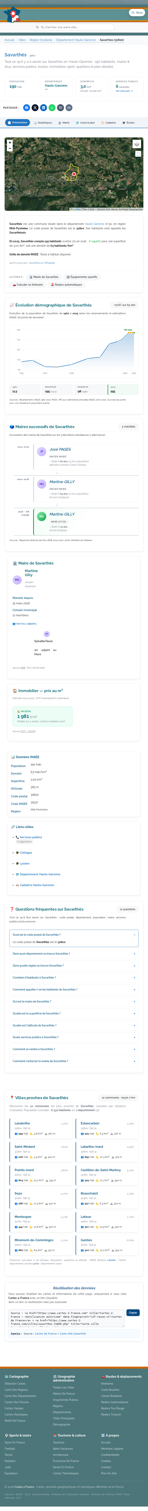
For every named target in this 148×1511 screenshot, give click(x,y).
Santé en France (63, 1467)
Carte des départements (20, 1396)
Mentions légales (105, 1347)
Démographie (61, 1424)
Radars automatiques (114, 1402)
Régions (58, 1406)
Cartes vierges (14, 1408)
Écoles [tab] (128, 122)
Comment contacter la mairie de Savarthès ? (40, 1061)
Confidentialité (110, 1454)
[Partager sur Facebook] (26, 107)
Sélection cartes (15, 1383)
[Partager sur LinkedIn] (43, 107)
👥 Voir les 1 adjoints (24, 623)
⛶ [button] (138, 153)
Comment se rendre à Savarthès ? (34, 1049)
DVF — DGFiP (28, 731)
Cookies (106, 1461)
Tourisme (58, 1442)
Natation (10, 1461)
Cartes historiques (16, 1414)
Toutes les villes (63, 1387)
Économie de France (66, 1461)
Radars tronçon (111, 1414)
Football (10, 1448)
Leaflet (76, 209)
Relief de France (15, 1420)
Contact (106, 1467)
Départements (62, 1412)
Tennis (9, 1454)
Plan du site (109, 1473)
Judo (8, 1467)
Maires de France (64, 1393)
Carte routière (110, 1389)
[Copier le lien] (69, 107)
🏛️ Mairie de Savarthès (43, 276)
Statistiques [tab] (43, 122)
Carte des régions (16, 1389)
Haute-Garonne (94, 223)
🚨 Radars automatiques (66, 284)
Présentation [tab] (17, 122)
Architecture (60, 1454)
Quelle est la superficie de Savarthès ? (37, 1013)
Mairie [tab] (64, 122)
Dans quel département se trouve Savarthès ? (41, 953)
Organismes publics (65, 1399)
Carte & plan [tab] (85, 122)
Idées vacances (63, 1448)
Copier (133, 1312)
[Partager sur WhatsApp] (52, 107)
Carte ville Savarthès (73, 1333)
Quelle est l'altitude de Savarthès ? (34, 1025)
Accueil (9, 40)
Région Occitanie (41, 40)
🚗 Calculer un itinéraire (28, 284)
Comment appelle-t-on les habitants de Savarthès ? (45, 989)
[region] (74, 174)
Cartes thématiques (66, 1473)
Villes (22, 40)
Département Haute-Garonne (76, 40)
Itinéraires (107, 1383)
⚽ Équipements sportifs (81, 276)
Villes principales (64, 1418)
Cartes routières (111, 1396)
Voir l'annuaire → (124, 91)
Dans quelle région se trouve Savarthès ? (38, 965)
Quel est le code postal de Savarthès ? (37, 934)
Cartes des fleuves (17, 1402)
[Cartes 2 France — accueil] (12, 14)
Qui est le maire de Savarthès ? (32, 1001)
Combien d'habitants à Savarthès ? (34, 977)
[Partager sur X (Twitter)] (35, 107)
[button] (74, 174)
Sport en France (15, 1442)
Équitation (11, 1473)
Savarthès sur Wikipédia (42, 263)
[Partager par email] (60, 107)
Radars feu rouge (112, 1408)
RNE (23, 667)
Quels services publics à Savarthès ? (36, 1037)
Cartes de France (46, 1333)
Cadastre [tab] (108, 122)
